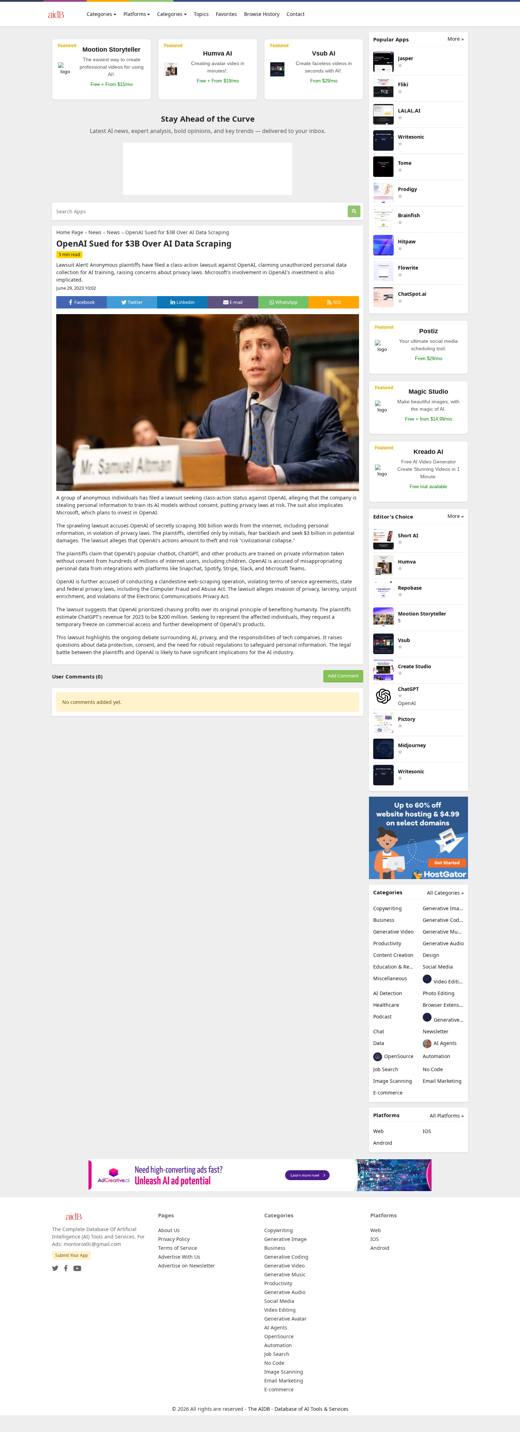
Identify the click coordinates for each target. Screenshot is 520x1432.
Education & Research (393, 966)
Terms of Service (177, 1248)
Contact (296, 14)
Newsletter (436, 1031)
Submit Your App (71, 1255)
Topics (201, 14)
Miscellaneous (390, 978)
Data (378, 1043)
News (95, 232)
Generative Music (443, 931)
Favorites (226, 14)
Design (431, 955)
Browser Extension (443, 1004)
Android (382, 1142)
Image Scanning (392, 1081)
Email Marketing (442, 1081)
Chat (378, 1031)
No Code (433, 1069)
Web (378, 1131)
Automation (436, 1056)
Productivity (387, 943)
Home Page (69, 232)
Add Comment (343, 675)
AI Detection (387, 993)
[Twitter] (55, 1266)
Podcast (382, 1016)
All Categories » (445, 892)
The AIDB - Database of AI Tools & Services (298, 1408)
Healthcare (386, 1004)
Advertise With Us (179, 1256)
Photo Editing (439, 993)
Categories (99, 14)
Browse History (261, 14)
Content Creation (393, 955)
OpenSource (398, 1056)
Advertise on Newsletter (186, 1265)
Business (383, 920)
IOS (427, 1131)
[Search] (354, 211)
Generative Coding (443, 920)
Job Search (385, 1069)
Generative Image (443, 908)
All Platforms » (447, 1115)
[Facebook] (64, 1266)
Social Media (438, 966)
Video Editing (448, 981)
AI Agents (444, 1043)
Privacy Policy (174, 1239)
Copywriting (387, 908)
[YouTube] (75, 1266)
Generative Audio (443, 943)
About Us (169, 1230)
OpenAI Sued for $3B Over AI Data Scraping (177, 232)
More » (455, 38)
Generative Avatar (448, 1019)
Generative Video (393, 931)
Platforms (134, 14)
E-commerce (388, 1092)
